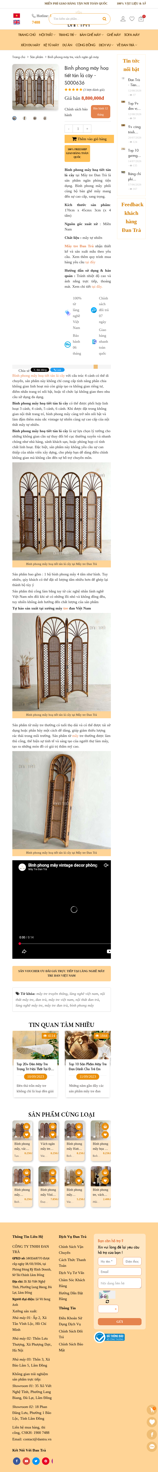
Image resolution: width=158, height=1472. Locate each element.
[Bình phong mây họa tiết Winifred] (105, 1126)
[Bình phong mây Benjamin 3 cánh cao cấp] (78, 1172)
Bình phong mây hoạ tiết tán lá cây (38, 375)
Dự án (67, 45)
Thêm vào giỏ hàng (92, 139)
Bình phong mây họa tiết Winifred (101, 1148)
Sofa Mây (132, 34)
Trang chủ (27, 34)
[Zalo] (152, 1447)
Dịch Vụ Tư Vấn (71, 1273)
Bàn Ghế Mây (91, 34)
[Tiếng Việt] (16, 15)
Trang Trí (66, 34)
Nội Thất (46, 34)
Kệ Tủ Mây (51, 45)
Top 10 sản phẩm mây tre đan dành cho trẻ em (88, 1066)
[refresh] (107, 1302)
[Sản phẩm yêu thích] (132, 19)
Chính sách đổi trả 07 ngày (104, 310)
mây (75, 736)
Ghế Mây (114, 34)
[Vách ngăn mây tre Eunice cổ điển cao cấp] (52, 1126)
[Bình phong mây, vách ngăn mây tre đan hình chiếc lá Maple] (26, 1126)
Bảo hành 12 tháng (100, 111)
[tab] (96, 367)
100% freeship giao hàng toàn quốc (77, 153)
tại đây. (97, 286)
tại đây (89, 262)
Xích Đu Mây (30, 45)
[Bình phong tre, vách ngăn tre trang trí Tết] (105, 1172)
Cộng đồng (85, 45)
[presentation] (16, 87)
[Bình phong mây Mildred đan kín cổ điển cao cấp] (26, 1172)
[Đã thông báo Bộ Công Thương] (109, 1337)
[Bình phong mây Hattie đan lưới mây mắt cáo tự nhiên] (78, 1126)
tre (65, 608)
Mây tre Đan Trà (79, 246)
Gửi (119, 1321)
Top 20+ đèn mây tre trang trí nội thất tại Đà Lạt (35, 1066)
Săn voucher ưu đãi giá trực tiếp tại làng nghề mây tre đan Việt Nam (61, 973)
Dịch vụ (105, 45)
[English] (16, 21)
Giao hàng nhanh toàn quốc (103, 341)
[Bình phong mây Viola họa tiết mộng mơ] (52, 1172)
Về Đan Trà (126, 45)
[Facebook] (152, 1434)
